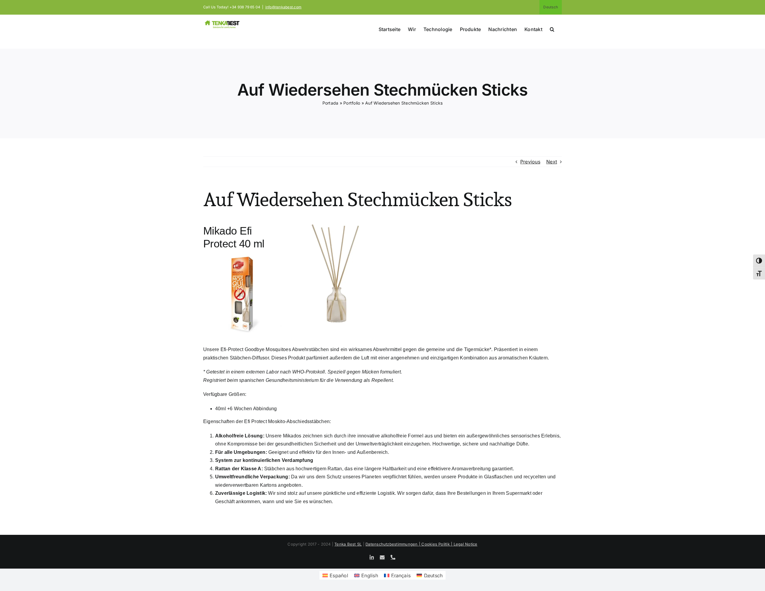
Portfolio (351, 102)
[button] (552, 29)
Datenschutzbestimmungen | (393, 544)
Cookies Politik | (437, 544)
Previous (530, 162)
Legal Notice (466, 544)
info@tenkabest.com (283, 7)
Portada (330, 102)
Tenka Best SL (348, 544)
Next (551, 162)
